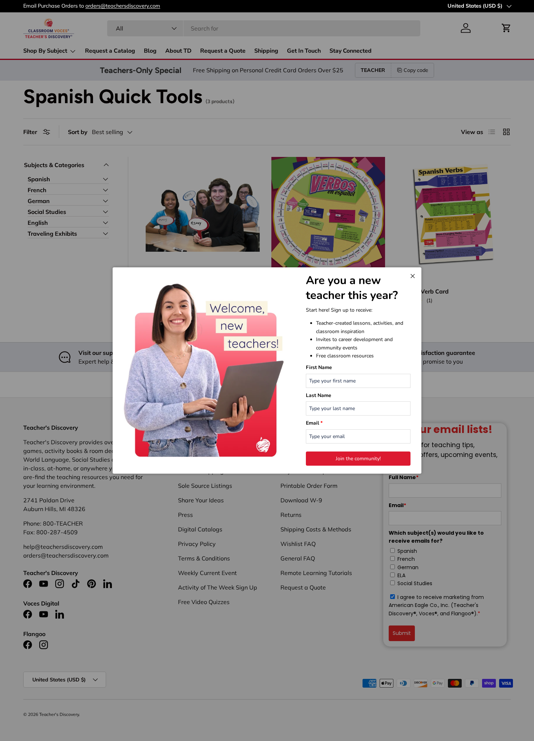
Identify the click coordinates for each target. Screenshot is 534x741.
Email (314, 423)
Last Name (318, 395)
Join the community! (358, 458)
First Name (319, 367)
